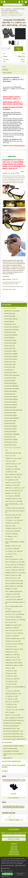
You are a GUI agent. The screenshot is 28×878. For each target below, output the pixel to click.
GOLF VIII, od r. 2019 (10, 622)
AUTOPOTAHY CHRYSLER (11, 329)
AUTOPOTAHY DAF (9, 337)
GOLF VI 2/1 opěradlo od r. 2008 (13, 559)
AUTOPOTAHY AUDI (9, 313)
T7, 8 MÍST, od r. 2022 (11, 472)
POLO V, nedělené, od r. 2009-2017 (14, 717)
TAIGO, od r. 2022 (10, 668)
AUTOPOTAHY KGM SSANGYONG (13, 410)
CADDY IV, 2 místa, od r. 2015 (13, 463)
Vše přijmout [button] (7, 873)
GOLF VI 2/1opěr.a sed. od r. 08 (13, 630)
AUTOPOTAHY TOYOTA (10, 442)
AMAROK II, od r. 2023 (11, 589)
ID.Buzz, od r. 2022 (10, 525)
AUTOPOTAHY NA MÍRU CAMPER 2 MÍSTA (14, 739)
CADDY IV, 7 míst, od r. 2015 (12, 715)
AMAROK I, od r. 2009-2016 (12, 654)
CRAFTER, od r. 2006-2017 (12, 628)
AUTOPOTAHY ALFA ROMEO (12, 311)
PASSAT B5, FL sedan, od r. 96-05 (14, 665)
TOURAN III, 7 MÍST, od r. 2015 (13, 498)
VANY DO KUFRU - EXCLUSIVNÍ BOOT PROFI (13, 754)
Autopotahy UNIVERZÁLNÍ (11, 761)
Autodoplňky (7, 742)
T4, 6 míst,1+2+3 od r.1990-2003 (14, 599)
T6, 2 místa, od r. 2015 (11, 681)
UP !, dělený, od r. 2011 (11, 536)
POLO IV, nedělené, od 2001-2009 (14, 583)
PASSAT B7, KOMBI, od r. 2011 (13, 693)
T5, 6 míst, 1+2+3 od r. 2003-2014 (14, 633)
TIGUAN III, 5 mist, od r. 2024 (13, 641)
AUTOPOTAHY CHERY (10, 413)
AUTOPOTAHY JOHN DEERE (11, 434)
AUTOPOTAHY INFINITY (10, 359)
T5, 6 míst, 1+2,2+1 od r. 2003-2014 (14, 614)
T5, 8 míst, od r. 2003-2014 (12, 678)
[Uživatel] (19, 2)
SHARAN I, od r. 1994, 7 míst (12, 477)
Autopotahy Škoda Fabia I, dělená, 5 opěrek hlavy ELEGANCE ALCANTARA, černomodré (14, 780)
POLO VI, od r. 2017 (10, 455)
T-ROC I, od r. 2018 (10, 461)
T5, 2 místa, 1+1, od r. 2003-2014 (14, 520)
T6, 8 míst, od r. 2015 (11, 673)
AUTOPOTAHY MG (9, 321)
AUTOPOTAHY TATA (9, 437)
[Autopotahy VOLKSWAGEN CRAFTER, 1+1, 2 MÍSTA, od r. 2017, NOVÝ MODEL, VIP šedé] (14, 33)
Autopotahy (6, 305)
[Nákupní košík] (26, 2)
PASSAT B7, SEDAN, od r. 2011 (13, 611)
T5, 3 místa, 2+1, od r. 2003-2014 (14, 551)
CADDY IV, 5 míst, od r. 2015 (12, 482)
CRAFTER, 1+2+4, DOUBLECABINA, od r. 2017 (15, 687)
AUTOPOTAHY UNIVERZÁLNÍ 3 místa (13, 736)
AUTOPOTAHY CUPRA (10, 340)
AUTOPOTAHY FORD (9, 348)
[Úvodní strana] (5, 2)
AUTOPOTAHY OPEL (9, 394)
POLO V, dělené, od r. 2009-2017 (13, 474)
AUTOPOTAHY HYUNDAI (10, 356)
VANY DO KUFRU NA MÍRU (10, 748)
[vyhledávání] (23, 2)
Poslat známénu (7, 72)
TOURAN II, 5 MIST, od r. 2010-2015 (14, 508)
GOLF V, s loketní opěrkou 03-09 (13, 606)
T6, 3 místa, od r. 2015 (11, 466)
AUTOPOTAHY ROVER (10, 407)
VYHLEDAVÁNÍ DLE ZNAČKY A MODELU (13, 746)
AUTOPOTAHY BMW (9, 316)
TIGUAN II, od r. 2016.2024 (12, 485)
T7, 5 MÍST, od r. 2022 (11, 704)
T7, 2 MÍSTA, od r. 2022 (11, 696)
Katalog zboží (14, 847)
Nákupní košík (14, 849)
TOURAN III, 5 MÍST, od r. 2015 (13, 528)
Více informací (19, 863)
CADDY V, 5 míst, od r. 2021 (12, 657)
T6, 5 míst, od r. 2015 (11, 670)
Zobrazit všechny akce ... (14, 797)
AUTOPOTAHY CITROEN (10, 319)
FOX (6, 450)
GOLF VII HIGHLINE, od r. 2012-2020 (14, 562)
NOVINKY (5, 771)
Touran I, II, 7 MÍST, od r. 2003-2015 (14, 570)
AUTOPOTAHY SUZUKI (10, 429)
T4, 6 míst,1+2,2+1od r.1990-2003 (14, 644)
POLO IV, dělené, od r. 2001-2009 (14, 586)
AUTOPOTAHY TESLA (10, 324)
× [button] (26, 858)
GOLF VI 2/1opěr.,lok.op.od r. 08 (13, 490)
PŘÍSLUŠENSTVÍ (7, 758)
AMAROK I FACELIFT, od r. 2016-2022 (15, 572)
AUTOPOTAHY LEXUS (10, 378)
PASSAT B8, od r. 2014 (11, 652)
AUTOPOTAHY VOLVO (10, 445)
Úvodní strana (14, 846)
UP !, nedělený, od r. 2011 (11, 480)
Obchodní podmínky (14, 851)
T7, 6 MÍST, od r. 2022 (11, 707)
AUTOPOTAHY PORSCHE (11, 399)
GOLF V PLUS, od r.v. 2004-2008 (13, 501)
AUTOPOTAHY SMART (10, 421)
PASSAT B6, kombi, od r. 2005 (13, 453)
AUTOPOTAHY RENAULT (10, 404)
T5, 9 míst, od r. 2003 (11, 684)
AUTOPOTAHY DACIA (10, 332)
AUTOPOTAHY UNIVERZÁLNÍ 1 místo (13, 731)
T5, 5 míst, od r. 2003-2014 (12, 691)
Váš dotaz (5, 69)
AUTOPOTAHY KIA (9, 370)
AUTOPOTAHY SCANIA (10, 415)
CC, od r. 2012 (9, 539)
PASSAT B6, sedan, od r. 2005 (13, 515)
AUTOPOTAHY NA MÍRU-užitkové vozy (13, 720)
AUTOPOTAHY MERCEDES (11, 386)
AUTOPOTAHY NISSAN (10, 391)
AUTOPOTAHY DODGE (10, 343)
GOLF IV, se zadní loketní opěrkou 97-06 (15, 602)
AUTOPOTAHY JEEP (9, 367)
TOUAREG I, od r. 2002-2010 (12, 469)
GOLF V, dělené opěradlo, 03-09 (13, 591)
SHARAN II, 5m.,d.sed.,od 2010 (13, 625)
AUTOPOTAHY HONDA (10, 351)
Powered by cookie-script (5, 876)
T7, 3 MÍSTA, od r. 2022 (11, 699)
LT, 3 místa (8, 609)
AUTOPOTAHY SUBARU (10, 426)
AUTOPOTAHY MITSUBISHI (11, 388)
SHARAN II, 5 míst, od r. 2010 (13, 546)
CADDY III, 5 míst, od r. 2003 (12, 578)
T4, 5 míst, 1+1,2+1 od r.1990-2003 (14, 709)
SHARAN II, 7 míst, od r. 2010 (13, 660)
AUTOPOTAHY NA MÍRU (9, 308)
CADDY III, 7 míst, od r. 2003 (12, 597)
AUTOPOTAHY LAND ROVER (11, 375)
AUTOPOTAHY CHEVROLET (11, 327)
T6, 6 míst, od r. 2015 (11, 554)
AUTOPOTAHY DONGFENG (11, 418)
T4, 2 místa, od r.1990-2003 (12, 496)
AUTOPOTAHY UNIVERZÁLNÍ (11, 726)
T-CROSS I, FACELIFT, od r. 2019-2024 (15, 619)
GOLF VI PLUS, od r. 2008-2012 (13, 617)
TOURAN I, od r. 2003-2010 (12, 523)
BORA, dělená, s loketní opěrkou (13, 662)
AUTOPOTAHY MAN (9, 380)
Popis (4, 66)
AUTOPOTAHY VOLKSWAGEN (12, 447)
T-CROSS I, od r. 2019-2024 (12, 594)
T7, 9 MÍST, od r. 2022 (11, 676)
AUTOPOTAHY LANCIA (10, 372)
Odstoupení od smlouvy (14, 854)
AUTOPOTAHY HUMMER (10, 354)
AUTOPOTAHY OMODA (10, 402)
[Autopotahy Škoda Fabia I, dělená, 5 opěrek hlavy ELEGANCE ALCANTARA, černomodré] (14, 787)
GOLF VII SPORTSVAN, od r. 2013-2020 (14, 504)
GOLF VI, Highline (10, 712)
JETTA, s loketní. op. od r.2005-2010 (15, 564)
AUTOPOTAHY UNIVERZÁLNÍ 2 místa (13, 734)
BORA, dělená (9, 556)
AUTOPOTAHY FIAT (9, 345)
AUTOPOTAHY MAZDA (10, 383)
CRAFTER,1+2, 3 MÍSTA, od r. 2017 (14, 567)
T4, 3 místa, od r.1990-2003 (12, 531)
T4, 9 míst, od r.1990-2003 (12, 548)
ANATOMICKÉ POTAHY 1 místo (11, 728)
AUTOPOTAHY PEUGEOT (11, 396)
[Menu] (1, 1)
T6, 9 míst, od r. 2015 (11, 646)
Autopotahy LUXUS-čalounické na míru (13, 766)
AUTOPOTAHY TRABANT (11, 439)
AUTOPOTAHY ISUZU (10, 362)
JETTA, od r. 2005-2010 (11, 533)
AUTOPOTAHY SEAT (9, 423)
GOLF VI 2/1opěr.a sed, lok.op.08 (14, 580)
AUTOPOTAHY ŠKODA (10, 431)
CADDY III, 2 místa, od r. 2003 (13, 575)
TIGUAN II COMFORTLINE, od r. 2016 (15, 638)
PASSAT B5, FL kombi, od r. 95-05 (14, 649)
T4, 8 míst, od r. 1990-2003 (12, 517)
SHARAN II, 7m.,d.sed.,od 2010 (13, 458)
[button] (14, 871)
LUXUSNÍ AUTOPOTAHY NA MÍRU (12, 723)
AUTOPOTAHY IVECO (10, 364)
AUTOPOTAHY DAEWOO (10, 335)
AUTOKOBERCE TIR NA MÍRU (11, 751)
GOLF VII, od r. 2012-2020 (12, 701)
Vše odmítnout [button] (20, 873)
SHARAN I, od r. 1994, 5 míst (12, 493)
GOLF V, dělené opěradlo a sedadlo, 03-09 (14, 542)
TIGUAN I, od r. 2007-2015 (12, 636)
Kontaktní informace (14, 852)
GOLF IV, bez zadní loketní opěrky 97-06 (15, 511)
